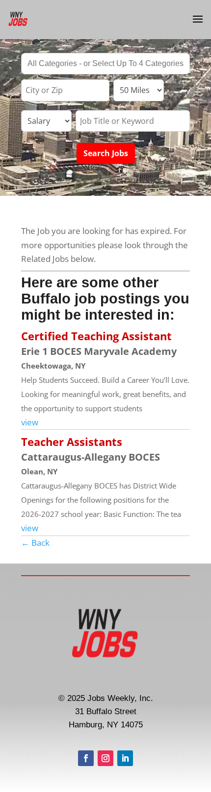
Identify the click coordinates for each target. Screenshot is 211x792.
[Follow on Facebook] (86, 758)
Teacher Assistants (71, 441)
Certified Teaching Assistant (96, 335)
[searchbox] (105, 64)
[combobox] (105, 63)
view (29, 422)
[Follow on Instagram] (105, 758)
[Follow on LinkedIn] (125, 758)
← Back (35, 542)
